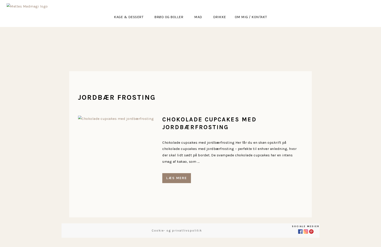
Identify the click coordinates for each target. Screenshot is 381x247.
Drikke (219, 17)
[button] (130, 17)
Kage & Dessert (128, 17)
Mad (198, 17)
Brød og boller (168, 17)
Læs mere (176, 178)
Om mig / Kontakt (251, 17)
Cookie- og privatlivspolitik (177, 230)
